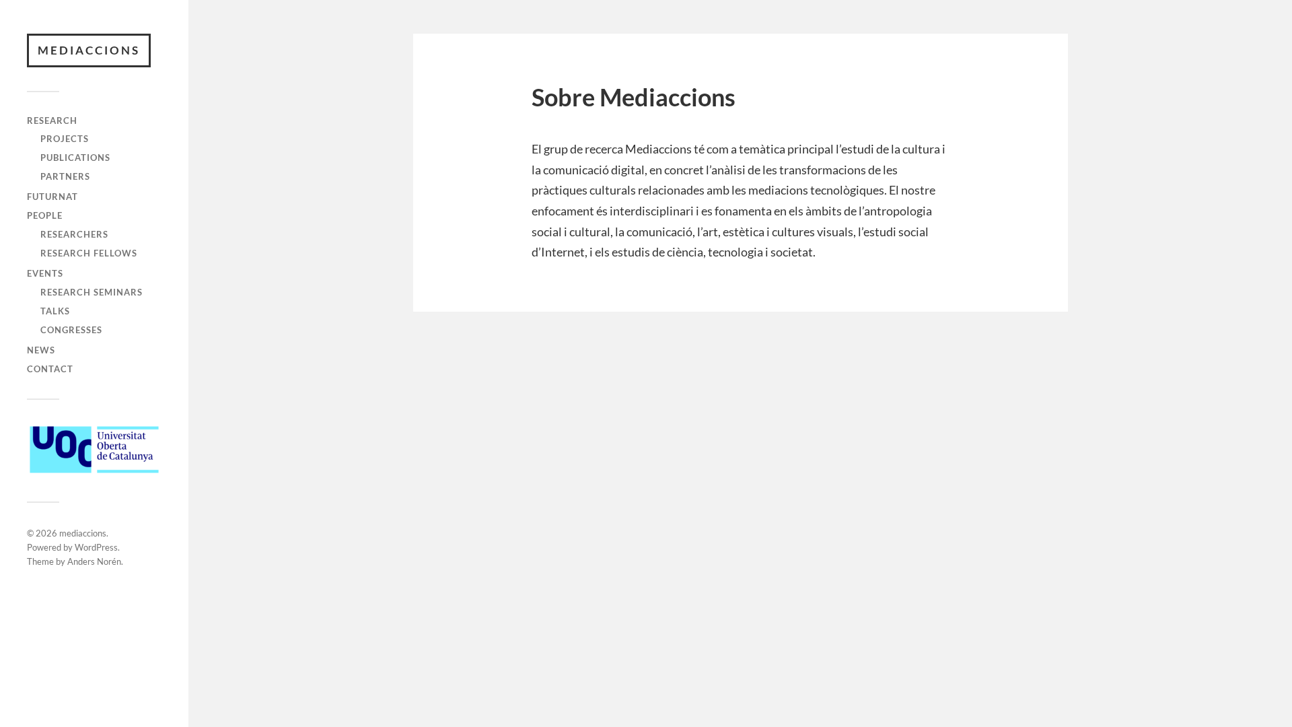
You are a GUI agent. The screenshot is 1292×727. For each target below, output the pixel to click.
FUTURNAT (52, 196)
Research (52, 120)
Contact (50, 369)
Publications (75, 157)
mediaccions (89, 50)
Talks (55, 311)
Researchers (74, 234)
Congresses (71, 329)
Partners (65, 176)
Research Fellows (88, 253)
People (45, 215)
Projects (64, 138)
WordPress (96, 547)
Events (45, 273)
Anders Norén (94, 561)
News (41, 350)
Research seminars (91, 292)
